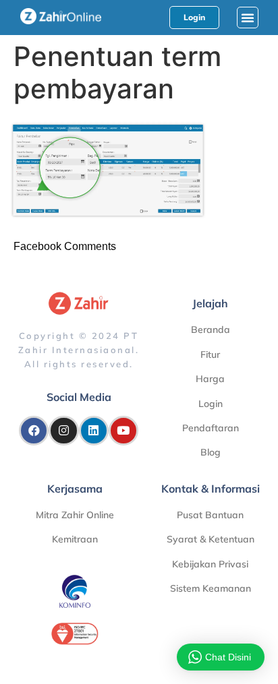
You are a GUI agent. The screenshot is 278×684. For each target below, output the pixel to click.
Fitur (210, 354)
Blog (210, 452)
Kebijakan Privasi (210, 564)
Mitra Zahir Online (75, 515)
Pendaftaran (210, 428)
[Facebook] (34, 430)
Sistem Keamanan (210, 588)
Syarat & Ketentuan (210, 539)
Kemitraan (75, 539)
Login (210, 404)
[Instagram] (63, 430)
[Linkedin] (94, 430)
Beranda (210, 329)
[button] (247, 17)
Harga (210, 379)
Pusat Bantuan (210, 515)
